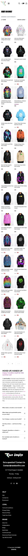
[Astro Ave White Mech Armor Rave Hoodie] (20, 30)
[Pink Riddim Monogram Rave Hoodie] (7, 219)
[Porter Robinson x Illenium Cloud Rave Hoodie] (20, 92)
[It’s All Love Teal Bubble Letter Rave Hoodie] (20, 72)
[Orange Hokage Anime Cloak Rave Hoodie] (20, 136)
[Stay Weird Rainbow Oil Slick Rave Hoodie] (20, 324)
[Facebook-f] (11, 483)
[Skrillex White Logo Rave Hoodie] (7, 344)
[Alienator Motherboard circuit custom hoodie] (20, 303)
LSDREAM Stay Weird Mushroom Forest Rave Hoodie (6, 102)
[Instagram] (14, 483)
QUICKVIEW (12, 34)
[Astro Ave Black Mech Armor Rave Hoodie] (7, 51)
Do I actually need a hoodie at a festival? (10, 437)
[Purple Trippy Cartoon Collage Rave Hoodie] (7, 30)
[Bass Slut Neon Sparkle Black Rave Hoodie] (7, 157)
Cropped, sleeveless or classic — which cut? (11, 431)
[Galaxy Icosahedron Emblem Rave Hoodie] (7, 198)
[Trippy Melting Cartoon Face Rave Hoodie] (7, 177)
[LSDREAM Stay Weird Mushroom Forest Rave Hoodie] (7, 92)
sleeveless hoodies (7, 395)
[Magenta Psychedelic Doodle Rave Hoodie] (7, 303)
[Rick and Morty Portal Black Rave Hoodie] (20, 282)
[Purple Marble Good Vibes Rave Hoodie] (7, 136)
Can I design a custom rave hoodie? (12, 419)
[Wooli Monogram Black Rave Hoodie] (7, 324)
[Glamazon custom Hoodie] (20, 51)
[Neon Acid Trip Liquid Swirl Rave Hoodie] (7, 72)
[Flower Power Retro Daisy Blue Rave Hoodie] (20, 115)
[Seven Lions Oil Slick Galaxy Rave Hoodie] (20, 177)
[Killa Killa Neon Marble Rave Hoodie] (20, 261)
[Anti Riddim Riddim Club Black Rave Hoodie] (20, 240)
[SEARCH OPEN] (19, 3)
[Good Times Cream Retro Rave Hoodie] (20, 157)
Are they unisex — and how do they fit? (11, 424)
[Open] (9, 3)
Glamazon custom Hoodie (20, 59)
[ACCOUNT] (26, 3)
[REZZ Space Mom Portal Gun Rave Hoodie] (20, 344)
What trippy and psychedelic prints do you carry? (11, 413)
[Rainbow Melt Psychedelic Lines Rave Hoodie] (7, 282)
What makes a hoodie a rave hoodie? (12, 407)
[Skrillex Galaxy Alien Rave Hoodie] (7, 115)
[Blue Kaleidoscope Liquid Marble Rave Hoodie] (7, 240)
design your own (18, 395)
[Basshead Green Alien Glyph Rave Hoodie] (20, 219)
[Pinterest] (17, 483)
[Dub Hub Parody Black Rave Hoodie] (20, 198)
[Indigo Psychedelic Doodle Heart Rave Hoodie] (7, 261)
